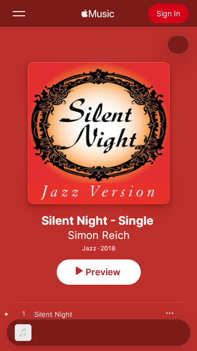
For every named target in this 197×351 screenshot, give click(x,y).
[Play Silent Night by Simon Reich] (23, 314)
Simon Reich (99, 235)
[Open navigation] (18, 13)
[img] (97, 13)
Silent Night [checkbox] (53, 314)
